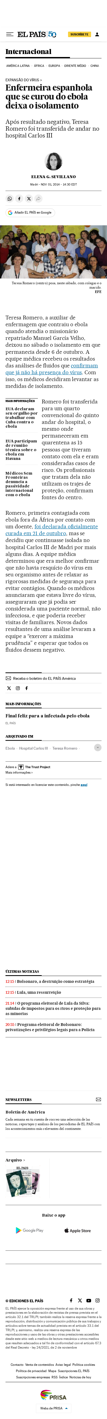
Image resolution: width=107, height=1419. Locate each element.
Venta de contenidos (39, 1364)
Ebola (10, 748)
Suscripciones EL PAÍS (73, 1371)
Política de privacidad (31, 1371)
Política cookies (83, 1364)
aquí (84, 785)
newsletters (18, 1100)
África (39, 66)
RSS (55, 1377)
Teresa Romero (64, 748)
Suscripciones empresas (33, 1377)
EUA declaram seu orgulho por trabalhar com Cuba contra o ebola (21, 418)
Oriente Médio (75, 66)
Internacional (28, 52)
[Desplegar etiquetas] (98, 747)
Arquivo (13, 1160)
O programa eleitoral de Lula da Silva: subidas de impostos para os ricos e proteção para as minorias (53, 1008)
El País (10, 723)
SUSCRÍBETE (80, 34)
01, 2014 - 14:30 (59, 184)
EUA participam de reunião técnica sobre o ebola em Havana (21, 450)
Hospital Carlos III (33, 748)
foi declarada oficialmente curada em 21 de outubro (51, 530)
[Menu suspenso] (9, 34)
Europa (54, 66)
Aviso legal (63, 1364)
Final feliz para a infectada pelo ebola (47, 716)
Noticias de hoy (80, 1377)
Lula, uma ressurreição (39, 992)
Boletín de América (25, 1112)
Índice (63, 1377)
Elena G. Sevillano (53, 176)
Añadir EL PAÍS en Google (33, 212)
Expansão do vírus (22, 80)
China (95, 66)
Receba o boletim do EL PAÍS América (44, 678)
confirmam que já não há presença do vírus (51, 369)
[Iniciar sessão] (97, 34)
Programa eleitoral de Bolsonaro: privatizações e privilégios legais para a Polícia (50, 1027)
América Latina (18, 66)
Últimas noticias (22, 971)
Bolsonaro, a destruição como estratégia (55, 981)
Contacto (17, 1364)
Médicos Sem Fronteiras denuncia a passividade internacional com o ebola (19, 484)
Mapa (52, 1371)
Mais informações (17, 772)
